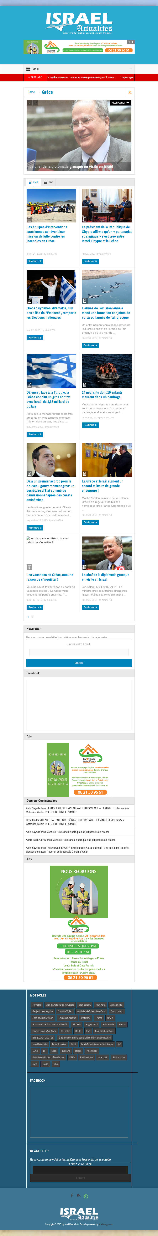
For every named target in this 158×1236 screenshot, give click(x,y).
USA (56, 1064)
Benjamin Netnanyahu (43, 1011)
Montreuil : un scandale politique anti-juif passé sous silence (77, 832)
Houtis (78, 1031)
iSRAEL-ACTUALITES (43, 1037)
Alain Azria (100, 1004)
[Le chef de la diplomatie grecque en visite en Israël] (79, 135)
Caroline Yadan (65, 1011)
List (50, 182)
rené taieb (102, 1057)
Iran (88, 1031)
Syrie (35, 1064)
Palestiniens (92, 1050)
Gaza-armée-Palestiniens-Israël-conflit (50, 1024)
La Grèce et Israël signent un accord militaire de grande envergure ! (103, 486)
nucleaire (66, 1050)
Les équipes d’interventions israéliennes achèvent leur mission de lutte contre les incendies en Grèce (47, 234)
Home (31, 92)
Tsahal (45, 1064)
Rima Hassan (119, 1057)
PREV (72, 1057)
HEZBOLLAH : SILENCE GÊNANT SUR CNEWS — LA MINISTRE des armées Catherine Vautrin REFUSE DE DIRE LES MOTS (75, 822)
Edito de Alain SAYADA (43, 1018)
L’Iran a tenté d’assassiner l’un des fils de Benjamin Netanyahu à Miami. (49, 77)
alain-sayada (85, 1004)
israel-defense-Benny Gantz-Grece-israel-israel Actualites (85, 1037)
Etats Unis (85, 1018)
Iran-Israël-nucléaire (104, 1031)
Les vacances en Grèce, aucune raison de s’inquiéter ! (50, 577)
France (99, 1018)
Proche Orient (86, 1057)
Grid (35, 182)
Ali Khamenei (116, 1004)
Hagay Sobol (91, 1024)
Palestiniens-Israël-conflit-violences (48, 1057)
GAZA (110, 1018)
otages (78, 1050)
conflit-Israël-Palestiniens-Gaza (91, 1011)
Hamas (122, 1024)
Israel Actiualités (40, 1044)
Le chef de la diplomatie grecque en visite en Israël (105, 577)
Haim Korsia (108, 1024)
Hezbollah (65, 1031)
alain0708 (52, 253)
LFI (44, 1050)
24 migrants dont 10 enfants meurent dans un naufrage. (102, 394)
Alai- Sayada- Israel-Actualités (60, 1004)
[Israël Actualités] (79, 23)
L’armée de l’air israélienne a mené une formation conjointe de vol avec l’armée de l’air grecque (106, 313)
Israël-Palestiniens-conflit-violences (97, 1044)
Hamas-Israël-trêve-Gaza (44, 1031)
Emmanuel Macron (67, 1018)
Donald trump (117, 1011)
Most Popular (118, 103)
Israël (73, 1044)
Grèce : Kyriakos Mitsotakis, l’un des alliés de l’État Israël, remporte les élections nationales (51, 313)
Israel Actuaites (59, 1044)
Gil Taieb (77, 1024)
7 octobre (37, 1004)
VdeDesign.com (106, 1224)
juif (119, 1044)
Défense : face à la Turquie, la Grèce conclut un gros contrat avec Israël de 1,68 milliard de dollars (48, 399)
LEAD (35, 1050)
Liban (53, 1050)
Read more (34, 261)
